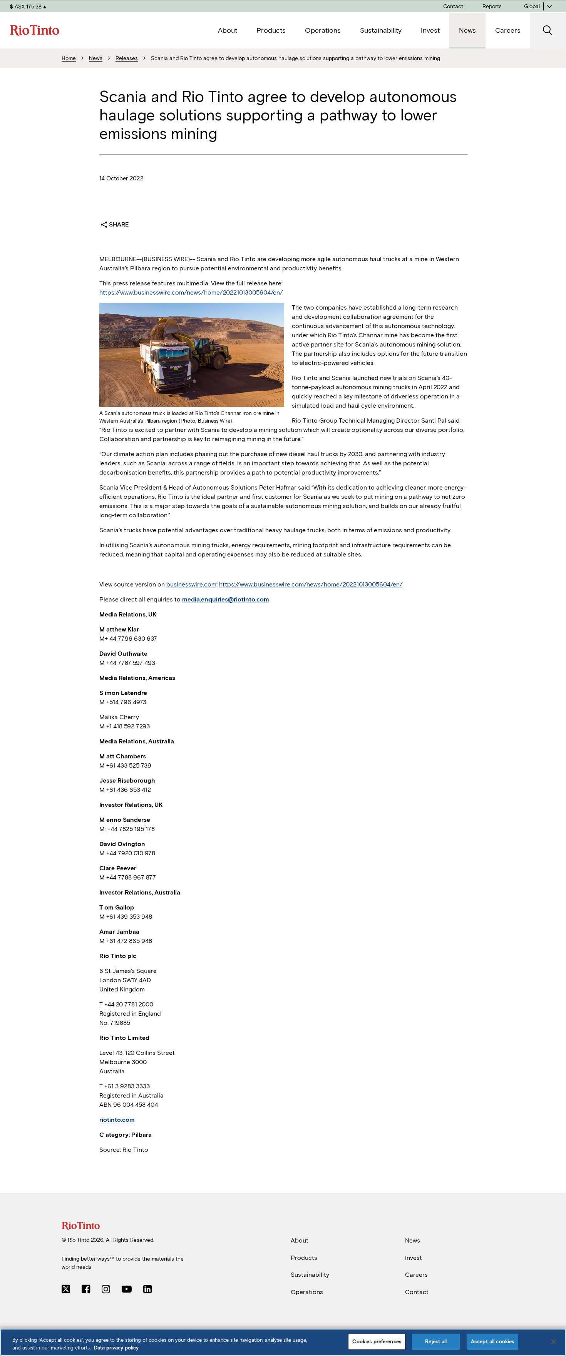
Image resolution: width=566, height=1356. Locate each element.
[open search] (548, 30)
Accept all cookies (492, 1341)
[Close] (553, 1341)
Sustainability (310, 1274)
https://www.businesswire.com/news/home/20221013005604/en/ (191, 292)
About (299, 1240)
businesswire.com (191, 584)
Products (304, 1257)
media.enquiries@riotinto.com (225, 599)
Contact (417, 1292)
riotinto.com (117, 1119)
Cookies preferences (376, 1341)
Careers (416, 1274)
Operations (307, 1292)
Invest (413, 1257)
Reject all (436, 1341)
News (412, 1240)
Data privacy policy (116, 1348)
